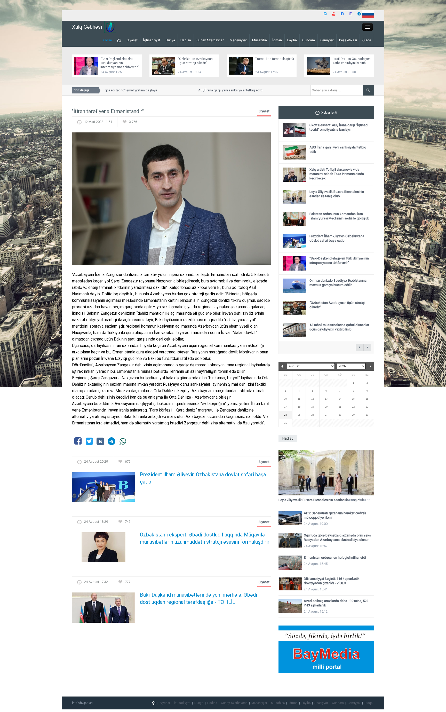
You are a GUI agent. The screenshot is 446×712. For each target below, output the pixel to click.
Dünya (170, 40)
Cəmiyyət (327, 40)
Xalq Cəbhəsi (87, 27)
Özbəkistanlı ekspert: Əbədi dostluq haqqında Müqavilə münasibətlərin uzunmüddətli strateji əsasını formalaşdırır (204, 538)
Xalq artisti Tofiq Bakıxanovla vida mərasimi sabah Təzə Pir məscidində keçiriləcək (336, 174)
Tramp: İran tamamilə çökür (274, 59)
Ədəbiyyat (321, 703)
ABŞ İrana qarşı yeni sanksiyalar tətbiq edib (219, 90)
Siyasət (132, 40)
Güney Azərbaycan (210, 40)
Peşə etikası (348, 40)
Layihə (292, 40)
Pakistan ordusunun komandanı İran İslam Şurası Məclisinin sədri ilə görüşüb (339, 216)
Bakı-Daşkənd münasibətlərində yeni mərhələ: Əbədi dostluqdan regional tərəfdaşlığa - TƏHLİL (198, 598)
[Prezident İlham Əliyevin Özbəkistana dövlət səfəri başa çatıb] (103, 488)
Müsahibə (259, 40)
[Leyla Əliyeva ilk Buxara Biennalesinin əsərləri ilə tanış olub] (326, 473)
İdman (277, 40)
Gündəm (308, 40)
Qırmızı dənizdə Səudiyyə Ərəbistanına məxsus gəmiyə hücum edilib (338, 283)
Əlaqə (366, 40)
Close (107, 40)
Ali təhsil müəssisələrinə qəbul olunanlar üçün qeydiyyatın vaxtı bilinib (339, 327)
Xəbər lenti (329, 112)
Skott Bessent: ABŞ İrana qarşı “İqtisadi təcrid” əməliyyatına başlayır (338, 127)
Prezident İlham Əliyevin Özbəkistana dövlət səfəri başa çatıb (203, 478)
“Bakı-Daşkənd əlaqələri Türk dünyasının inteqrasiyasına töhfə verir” (119, 63)
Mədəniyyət (238, 40)
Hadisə (185, 40)
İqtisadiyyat (151, 40)
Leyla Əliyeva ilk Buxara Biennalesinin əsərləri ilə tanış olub (336, 194)
